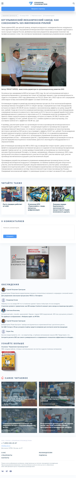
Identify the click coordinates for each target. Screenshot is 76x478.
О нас (3, 452)
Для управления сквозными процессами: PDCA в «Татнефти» (22, 296)
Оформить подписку (38, 9)
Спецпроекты (6, 455)
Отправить (9, 236)
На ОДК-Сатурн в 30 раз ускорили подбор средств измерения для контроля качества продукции (34, 327)
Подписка (43, 455)
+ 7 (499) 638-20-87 (9, 443)
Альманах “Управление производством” (14, 347)
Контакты (5, 458)
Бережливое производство (10, 15)
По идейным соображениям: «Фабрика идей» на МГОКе (20, 316)
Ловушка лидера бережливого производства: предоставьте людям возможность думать (61, 208)
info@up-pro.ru (5, 445)
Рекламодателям (45, 452)
